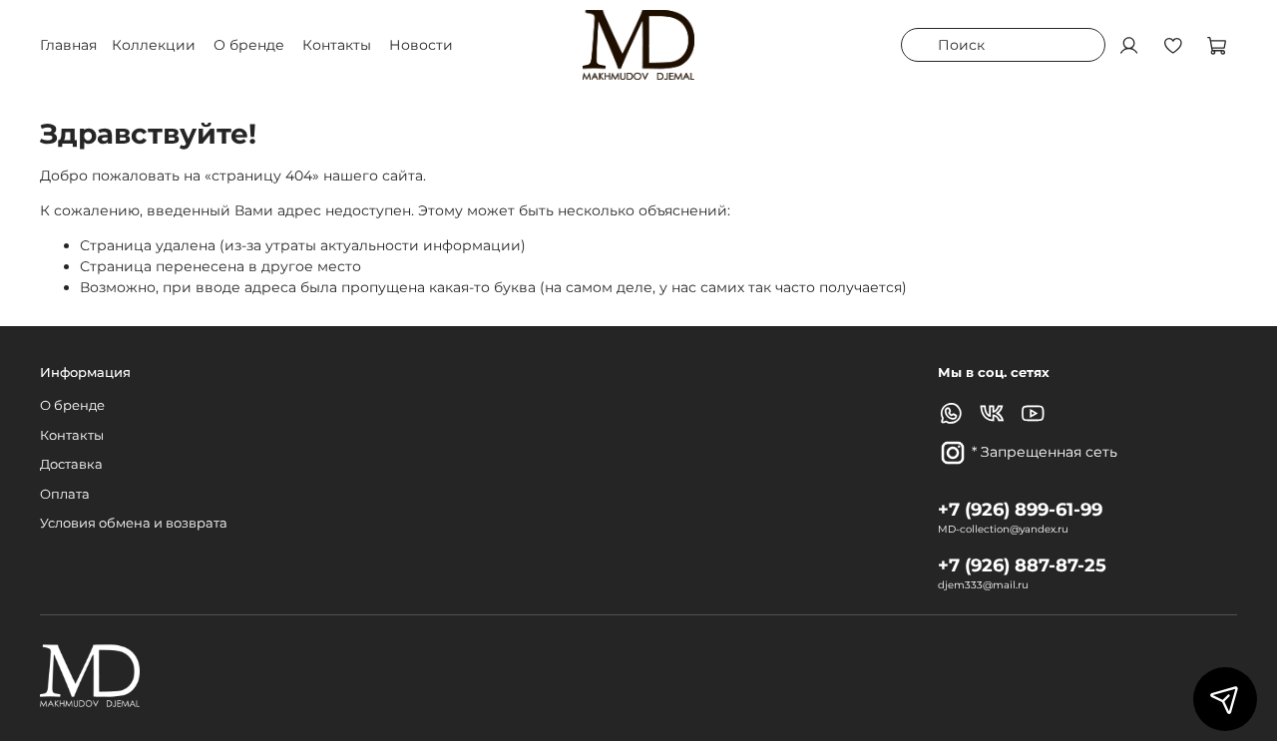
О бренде (248, 45)
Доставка (71, 464)
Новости (421, 45)
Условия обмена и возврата (133, 523)
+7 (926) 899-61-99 (1020, 509)
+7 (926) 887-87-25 (1022, 565)
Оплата (65, 494)
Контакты (336, 45)
